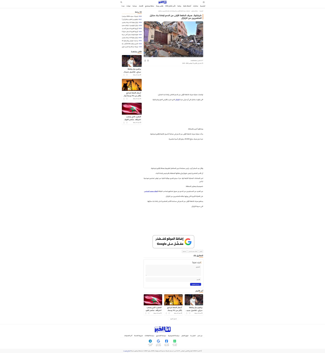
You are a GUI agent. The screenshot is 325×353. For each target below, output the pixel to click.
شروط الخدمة (138, 335)
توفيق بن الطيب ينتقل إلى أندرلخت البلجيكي (130, 19)
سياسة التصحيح (161, 335)
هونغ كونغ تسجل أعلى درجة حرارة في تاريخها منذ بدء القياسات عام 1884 (130, 34)
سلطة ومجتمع (149, 6)
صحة (122, 6)
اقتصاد (141, 6)
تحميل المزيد (173, 318)
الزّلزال (201, 251)
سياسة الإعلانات (149, 335)
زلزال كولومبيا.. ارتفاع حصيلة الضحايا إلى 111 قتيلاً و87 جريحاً (130, 25)
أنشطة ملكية (187, 6)
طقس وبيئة (159, 6)
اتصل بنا (193, 335)
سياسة (135, 6)
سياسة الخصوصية (173, 335)
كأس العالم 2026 (170, 6)
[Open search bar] (121, 2)
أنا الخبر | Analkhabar (196, 60)
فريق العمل (184, 335)
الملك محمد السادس (151, 191)
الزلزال (177, 99)
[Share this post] (145, 60)
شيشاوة (184, 251)
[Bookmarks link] (203, 2)
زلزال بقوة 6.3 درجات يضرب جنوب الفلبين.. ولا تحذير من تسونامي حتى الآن (130, 37)
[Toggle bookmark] (148, 60)
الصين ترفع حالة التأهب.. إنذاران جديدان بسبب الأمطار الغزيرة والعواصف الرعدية (130, 43)
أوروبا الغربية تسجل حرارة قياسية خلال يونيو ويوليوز (130, 31)
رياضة (179, 6)
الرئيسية (202, 6)
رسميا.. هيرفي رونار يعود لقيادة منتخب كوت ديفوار (130, 40)
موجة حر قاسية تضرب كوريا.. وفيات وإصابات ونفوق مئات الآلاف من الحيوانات (130, 47)
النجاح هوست (127, 351)
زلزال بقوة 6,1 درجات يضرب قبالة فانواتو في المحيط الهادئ (130, 22)
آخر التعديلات (128, 335)
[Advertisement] (173, 80)
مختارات (195, 6)
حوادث (129, 6)
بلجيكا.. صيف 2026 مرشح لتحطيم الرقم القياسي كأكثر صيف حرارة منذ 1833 (130, 16)
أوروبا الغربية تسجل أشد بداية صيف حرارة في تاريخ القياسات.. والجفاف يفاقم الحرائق (130, 28)
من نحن (200, 335)
